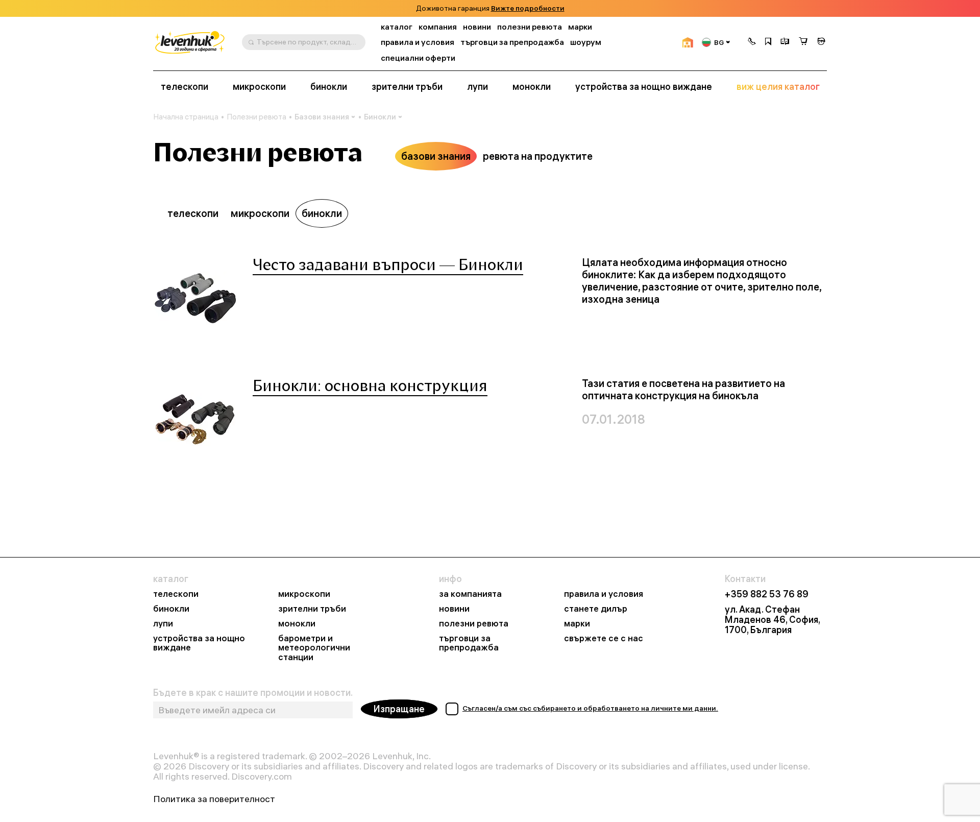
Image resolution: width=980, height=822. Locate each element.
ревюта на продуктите (538, 156)
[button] (751, 42)
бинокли (328, 86)
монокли (531, 86)
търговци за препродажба (512, 42)
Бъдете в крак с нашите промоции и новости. (253, 692)
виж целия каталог (778, 86)
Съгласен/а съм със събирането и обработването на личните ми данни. (590, 708)
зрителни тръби (407, 86)
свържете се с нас (603, 638)
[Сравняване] (785, 42)
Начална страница (185, 117)
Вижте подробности (528, 8)
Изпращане (399, 709)
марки (580, 27)
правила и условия (417, 42)
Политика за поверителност (214, 799)
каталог (396, 27)
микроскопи (259, 86)
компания (438, 27)
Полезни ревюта (256, 117)
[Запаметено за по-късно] (768, 42)
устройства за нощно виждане (643, 86)
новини (477, 27)
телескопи (184, 86)
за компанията (470, 594)
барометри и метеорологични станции (314, 648)
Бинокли (380, 117)
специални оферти (418, 58)
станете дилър (595, 609)
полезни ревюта (529, 27)
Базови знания (322, 117)
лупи (477, 86)
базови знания (436, 156)
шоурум (585, 42)
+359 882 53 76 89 (766, 594)
